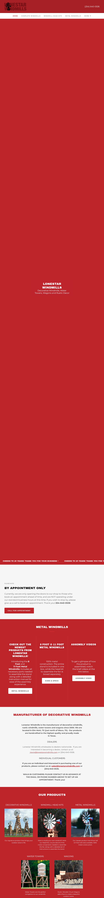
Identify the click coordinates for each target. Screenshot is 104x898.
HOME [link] (15, 16)
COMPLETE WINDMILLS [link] (30, 16)
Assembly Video (84, 678)
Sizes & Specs (52, 681)
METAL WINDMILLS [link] (73, 16)
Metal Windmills (20, 691)
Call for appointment (19, 611)
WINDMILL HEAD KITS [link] (53, 16)
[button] (87, 16)
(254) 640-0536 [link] (92, 6)
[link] (15, 6)
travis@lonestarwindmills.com (43, 752)
